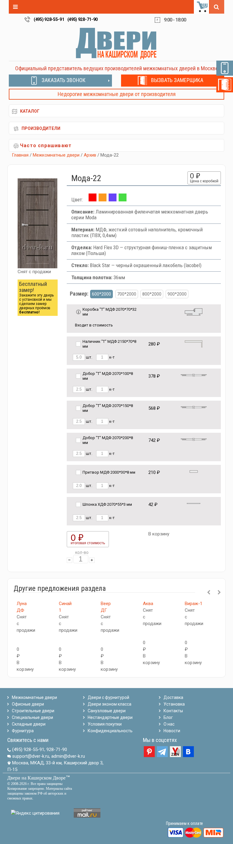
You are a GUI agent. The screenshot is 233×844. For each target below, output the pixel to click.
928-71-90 (56, 749)
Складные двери (29, 724)
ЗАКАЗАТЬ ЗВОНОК (64, 80)
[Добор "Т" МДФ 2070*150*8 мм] (194, 407)
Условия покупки (105, 724)
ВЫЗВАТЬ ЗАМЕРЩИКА (177, 80)
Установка (174, 704)
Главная (20, 155)
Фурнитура (23, 730)
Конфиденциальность (110, 730)
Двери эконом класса (109, 704)
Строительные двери (33, 710)
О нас (169, 724)
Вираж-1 (193, 603)
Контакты (173, 710)
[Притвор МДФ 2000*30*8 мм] (194, 471)
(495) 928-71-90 (82, 19)
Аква (148, 603)
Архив (90, 155)
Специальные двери (32, 717)
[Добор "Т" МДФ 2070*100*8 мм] (194, 374)
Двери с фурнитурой (108, 697)
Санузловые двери (107, 710)
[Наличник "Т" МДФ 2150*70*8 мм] (193, 343)
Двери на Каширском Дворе (36, 777)
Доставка (173, 697)
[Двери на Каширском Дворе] (116, 43)
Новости (172, 730)
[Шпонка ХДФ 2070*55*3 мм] (193, 503)
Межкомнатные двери (56, 155)
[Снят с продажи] (102, 200)
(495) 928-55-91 (49, 19)
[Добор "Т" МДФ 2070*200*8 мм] (194, 439)
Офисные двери (28, 704)
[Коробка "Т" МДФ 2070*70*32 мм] (193, 311)
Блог (168, 717)
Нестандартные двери (110, 717)
